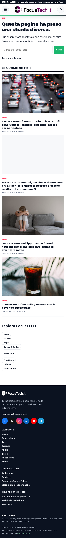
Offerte (7, 364)
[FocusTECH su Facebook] (5, 421)
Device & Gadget (12, 347)
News (4, 117)
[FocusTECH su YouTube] (34, 421)
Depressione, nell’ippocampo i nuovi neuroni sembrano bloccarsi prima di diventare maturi (28, 247)
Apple (7, 342)
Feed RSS (7, 504)
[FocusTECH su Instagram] (19, 421)
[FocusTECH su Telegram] (41, 421)
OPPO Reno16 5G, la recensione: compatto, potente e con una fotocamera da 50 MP (33, 2)
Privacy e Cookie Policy (14, 481)
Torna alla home (11, 58)
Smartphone (10, 368)
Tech (4, 442)
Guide (5, 461)
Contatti (6, 477)
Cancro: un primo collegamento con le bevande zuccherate (29, 306)
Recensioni (9, 353)
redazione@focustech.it (14, 414)
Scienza (7, 338)
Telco (5, 453)
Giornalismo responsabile (16, 484)
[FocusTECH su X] (12, 421)
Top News (9, 360)
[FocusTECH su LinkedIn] (26, 421)
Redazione (7, 473)
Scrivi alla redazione (13, 500)
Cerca (59, 49)
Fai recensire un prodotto (16, 496)
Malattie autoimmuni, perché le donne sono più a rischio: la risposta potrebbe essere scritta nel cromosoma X (33, 186)
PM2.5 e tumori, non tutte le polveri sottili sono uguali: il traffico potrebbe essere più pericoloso (31, 125)
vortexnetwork (23, 533)
